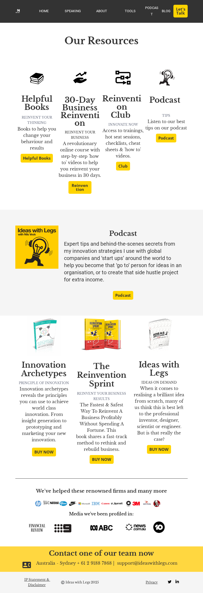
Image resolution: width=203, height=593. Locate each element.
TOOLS (130, 11)
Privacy (152, 582)
